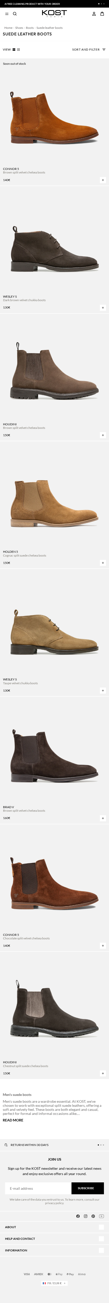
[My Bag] (102, 14)
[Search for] (15, 14)
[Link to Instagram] (85, 1216)
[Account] (94, 14)
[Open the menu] (7, 14)
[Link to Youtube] (101, 1216)
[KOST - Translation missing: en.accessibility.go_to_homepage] (54, 13)
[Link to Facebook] (78, 1216)
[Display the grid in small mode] (18, 49)
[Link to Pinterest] (93, 1216)
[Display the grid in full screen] (14, 49)
